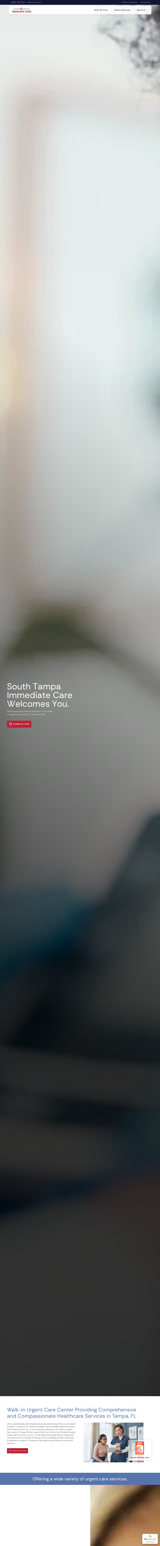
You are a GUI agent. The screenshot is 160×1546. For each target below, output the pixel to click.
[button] (101, 10)
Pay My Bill (146, 2)
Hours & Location (129, 2)
